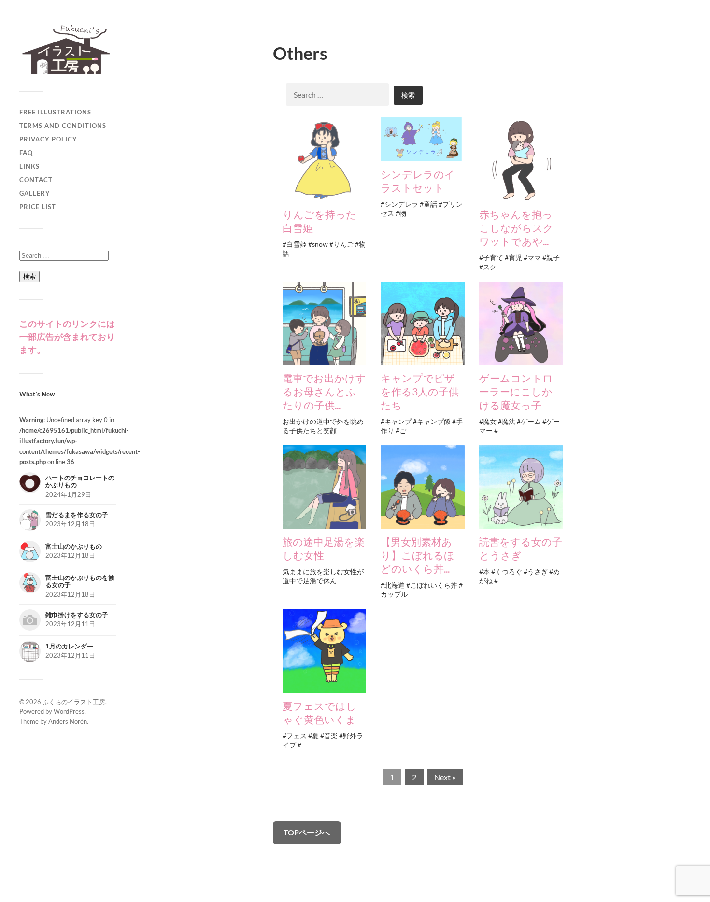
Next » (444, 777)
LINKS (29, 166)
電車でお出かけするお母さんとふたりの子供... (324, 391)
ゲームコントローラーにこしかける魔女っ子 (516, 391)
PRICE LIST (37, 207)
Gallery (34, 193)
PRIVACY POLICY (48, 139)
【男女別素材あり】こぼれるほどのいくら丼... (417, 555)
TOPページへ (307, 832)
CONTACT (36, 179)
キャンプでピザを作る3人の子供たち (420, 391)
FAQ (26, 152)
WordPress (69, 711)
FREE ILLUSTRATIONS (55, 112)
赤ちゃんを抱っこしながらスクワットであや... (516, 227)
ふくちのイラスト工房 (74, 701)
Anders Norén (67, 721)
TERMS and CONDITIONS (62, 125)
